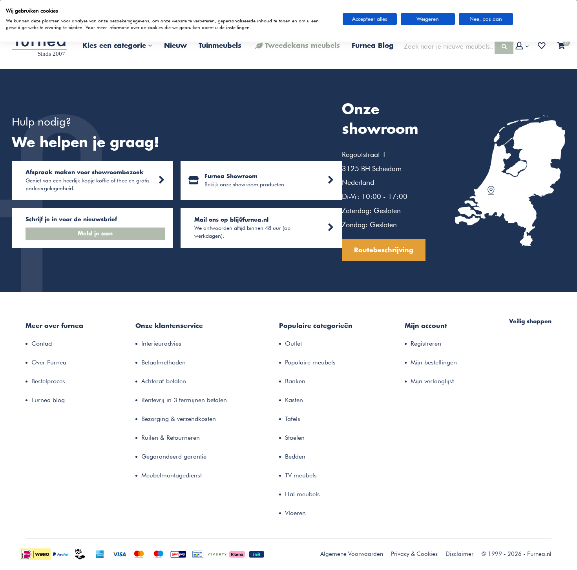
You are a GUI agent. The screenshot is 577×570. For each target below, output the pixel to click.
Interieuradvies (161, 343)
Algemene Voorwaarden (351, 553)
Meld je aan (95, 234)
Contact (42, 343)
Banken (295, 381)
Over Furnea (48, 362)
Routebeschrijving (383, 250)
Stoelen (295, 437)
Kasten (294, 400)
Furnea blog (48, 400)
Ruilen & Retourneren (170, 437)
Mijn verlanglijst (432, 381)
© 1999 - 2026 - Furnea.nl (516, 553)
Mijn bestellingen (434, 362)
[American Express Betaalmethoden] (100, 553)
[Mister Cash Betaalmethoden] (198, 553)
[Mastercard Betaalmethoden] (139, 553)
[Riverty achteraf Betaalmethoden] (217, 553)
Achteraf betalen (163, 381)
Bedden (295, 456)
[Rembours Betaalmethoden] (80, 553)
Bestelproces (48, 381)
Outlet (293, 343)
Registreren (426, 343)
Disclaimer (459, 553)
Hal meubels (302, 494)
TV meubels (301, 475)
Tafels (292, 418)
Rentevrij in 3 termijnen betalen (184, 400)
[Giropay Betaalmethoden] (178, 553)
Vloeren (295, 513)
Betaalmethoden (163, 362)
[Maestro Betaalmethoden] (158, 553)
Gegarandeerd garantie (173, 456)
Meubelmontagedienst (171, 475)
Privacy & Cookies (414, 553)
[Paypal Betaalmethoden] (60, 553)
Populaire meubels (310, 362)
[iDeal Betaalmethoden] (35, 553)
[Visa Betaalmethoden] (119, 553)
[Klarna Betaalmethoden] (237, 553)
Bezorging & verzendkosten (178, 418)
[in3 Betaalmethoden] (257, 553)
